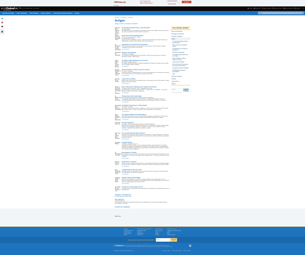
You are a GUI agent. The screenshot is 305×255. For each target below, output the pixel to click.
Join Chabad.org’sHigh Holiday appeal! (146, 2)
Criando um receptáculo (122, 207)
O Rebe (168, 232)
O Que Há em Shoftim (129, 79)
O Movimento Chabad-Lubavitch (62, 13)
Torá (156, 246)
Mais (173, 74)
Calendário (139, 232)
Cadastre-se (139, 234)
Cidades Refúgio (127, 142)
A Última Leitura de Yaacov (136, 69)
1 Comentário (125, 66)
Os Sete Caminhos (127, 122)
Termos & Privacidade (176, 250)
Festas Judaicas (158, 230)
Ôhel (168, 233)
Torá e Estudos (34, 13)
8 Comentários (125, 139)
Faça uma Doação (289, 8)
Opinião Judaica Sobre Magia (131, 177)
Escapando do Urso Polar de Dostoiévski (135, 44)
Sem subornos (119, 199)
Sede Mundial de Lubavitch (164, 245)
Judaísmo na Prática (8, 13)
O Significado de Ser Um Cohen (132, 169)
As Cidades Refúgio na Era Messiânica (134, 114)
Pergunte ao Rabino (267, 8)
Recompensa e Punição (129, 152)
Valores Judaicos (46, 13)
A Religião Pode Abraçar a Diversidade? (134, 105)
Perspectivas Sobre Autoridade (131, 96)
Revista (77, 13)
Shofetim (130, 17)
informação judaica (165, 246)
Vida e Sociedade (22, 13)
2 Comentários (125, 49)
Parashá (117, 17)
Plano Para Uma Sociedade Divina (132, 35)
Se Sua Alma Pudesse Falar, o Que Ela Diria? (136, 27)
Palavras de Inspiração (129, 52)
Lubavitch (142, 245)
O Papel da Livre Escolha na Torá (132, 187)
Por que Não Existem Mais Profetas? (133, 133)
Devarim (123, 17)
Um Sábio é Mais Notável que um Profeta (135, 60)
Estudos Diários (140, 233)
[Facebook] (190, 246)
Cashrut (157, 233)
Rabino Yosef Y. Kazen (145, 246)
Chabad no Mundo (171, 234)
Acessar (251, 8)
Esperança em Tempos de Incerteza (139, 87)
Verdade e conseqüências (123, 195)
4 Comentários (125, 111)
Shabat (156, 232)
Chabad (138, 245)
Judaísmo (159, 246)
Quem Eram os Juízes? (129, 161)
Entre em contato (187, 250)
